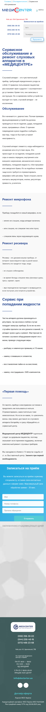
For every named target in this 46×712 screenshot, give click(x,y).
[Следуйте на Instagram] (26, 685)
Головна (7, 1)
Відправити (37, 39)
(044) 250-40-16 (26, 639)
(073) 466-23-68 (26, 642)
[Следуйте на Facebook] (20, 685)
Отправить (29, 518)
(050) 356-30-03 (26, 636)
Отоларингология (20, 1)
